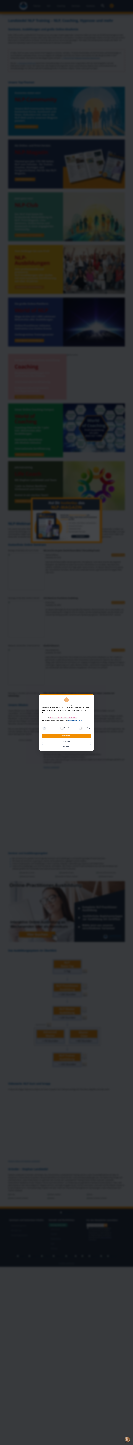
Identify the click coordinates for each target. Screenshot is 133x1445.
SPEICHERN (66, 741)
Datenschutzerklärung (75, 721)
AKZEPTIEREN (66, 736)
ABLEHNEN (66, 746)
